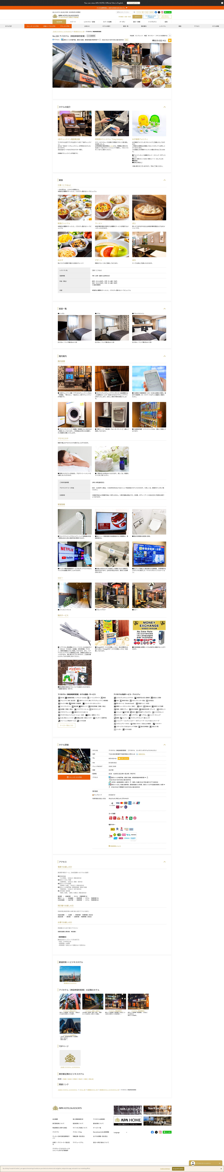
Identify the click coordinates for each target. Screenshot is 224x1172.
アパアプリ (55, 1132)
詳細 (126, 40)
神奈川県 (91, 1079)
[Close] (221, 1169)
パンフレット (139, 35)
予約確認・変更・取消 (124, 16)
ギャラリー (151, 35)
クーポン (122, 22)
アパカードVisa (77, 1132)
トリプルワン (152, 22)
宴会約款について (98, 1123)
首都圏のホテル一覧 (92, 1090)
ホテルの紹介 (106, 26)
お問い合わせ (124, 758)
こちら (111, 146)
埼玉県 (80, 1079)
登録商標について (115, 846)
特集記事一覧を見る (79, 1136)
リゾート (73, 22)
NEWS (151, 12)
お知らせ (87, 26)
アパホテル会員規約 (99, 1119)
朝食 (180, 26)
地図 (145, 35)
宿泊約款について (78, 1123)
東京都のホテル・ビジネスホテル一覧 (109, 1090)
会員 (166, 22)
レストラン (162, 26)
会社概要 (55, 1119)
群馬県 (75, 1079)
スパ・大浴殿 (107, 22)
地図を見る (141, 754)
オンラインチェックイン (165, 16)
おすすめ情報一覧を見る (100, 1136)
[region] (112, 26)
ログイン (137, 17)
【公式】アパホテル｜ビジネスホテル (67, 1090)
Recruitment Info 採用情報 (101, 1132)
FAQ (146, 12)
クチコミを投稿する (161, 35)
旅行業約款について (58, 1123)
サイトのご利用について (80, 1128)
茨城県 (64, 1079)
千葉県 (85, 1079)
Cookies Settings (165, 1169)
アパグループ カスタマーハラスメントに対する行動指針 (61, 1149)
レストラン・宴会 (89, 22)
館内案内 (143, 26)
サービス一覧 (97, 1128)
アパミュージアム (78, 1142)
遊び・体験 (136, 22)
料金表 (132, 35)
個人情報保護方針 (78, 1119)
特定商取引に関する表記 (59, 1128)
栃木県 (70, 1079)
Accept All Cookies (178, 1169)
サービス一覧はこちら (66, 725)
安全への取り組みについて (101, 1142)
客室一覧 (125, 26)
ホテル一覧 (140, 12)
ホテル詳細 (215, 26)
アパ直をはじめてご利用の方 (150, 16)
